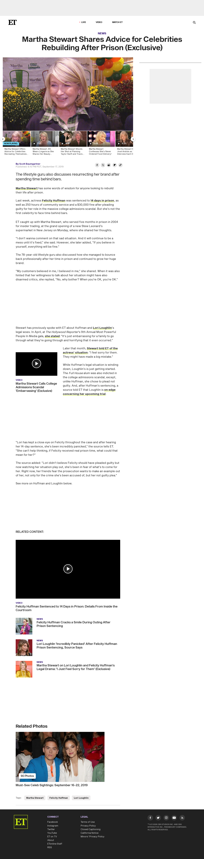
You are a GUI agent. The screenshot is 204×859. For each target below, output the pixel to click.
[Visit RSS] (182, 818)
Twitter (51, 829)
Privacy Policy (88, 825)
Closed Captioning (90, 829)
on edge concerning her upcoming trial (89, 392)
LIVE (83, 22)
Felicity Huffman (53, 201)
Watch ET (117, 22)
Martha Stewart (27, 188)
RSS (49, 847)
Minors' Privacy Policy (92, 836)
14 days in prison (102, 201)
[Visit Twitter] (158, 818)
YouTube (52, 833)
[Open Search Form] (194, 22)
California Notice (89, 833)
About (50, 840)
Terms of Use (88, 822)
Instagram (52, 825)
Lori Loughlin (102, 328)
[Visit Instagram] (166, 818)
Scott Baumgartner (29, 164)
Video (99, 22)
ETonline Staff (54, 844)
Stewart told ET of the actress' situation (90, 350)
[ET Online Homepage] (12, 22)
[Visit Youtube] (174, 818)
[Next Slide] (133, 139)
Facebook (52, 822)
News (102, 33)
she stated (52, 336)
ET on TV (52, 836)
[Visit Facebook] (150, 818)
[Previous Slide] (2, 139)
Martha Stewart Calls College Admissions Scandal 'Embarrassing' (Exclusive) (36, 387)
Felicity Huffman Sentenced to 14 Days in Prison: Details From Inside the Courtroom (67, 608)
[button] (36, 363)
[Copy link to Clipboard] (120, 165)
